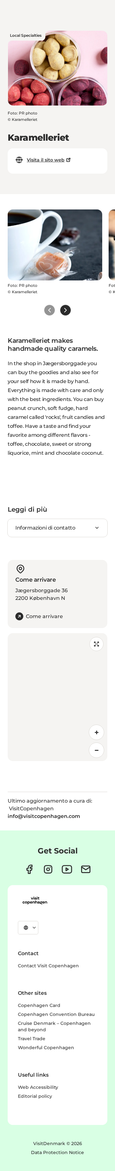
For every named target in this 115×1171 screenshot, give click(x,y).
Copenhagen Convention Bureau (56, 1014)
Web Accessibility (38, 1087)
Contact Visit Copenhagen (48, 966)
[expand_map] (96, 644)
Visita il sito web (46, 160)
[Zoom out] (96, 750)
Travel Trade (31, 1038)
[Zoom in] (96, 732)
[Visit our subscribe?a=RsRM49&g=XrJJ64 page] (85, 869)
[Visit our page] (48, 869)
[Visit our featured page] (67, 869)
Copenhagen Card (39, 1005)
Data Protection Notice (57, 1152)
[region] (57, 697)
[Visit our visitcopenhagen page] (29, 869)
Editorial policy (35, 1096)
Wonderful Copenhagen (46, 1047)
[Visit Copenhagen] (35, 900)
